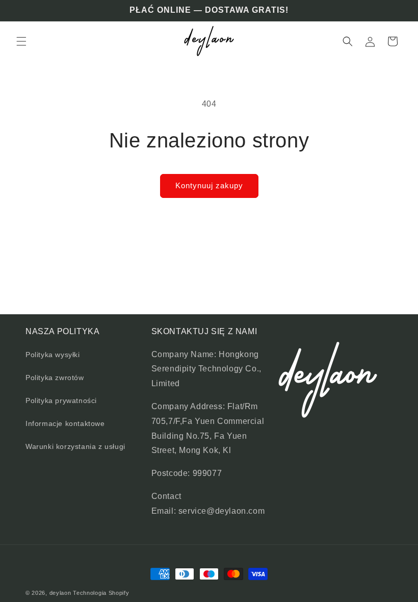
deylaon (60, 593)
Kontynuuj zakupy (209, 185)
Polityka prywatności (61, 400)
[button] (21, 41)
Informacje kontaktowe (65, 423)
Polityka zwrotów (54, 377)
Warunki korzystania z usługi (75, 446)
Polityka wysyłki (52, 354)
